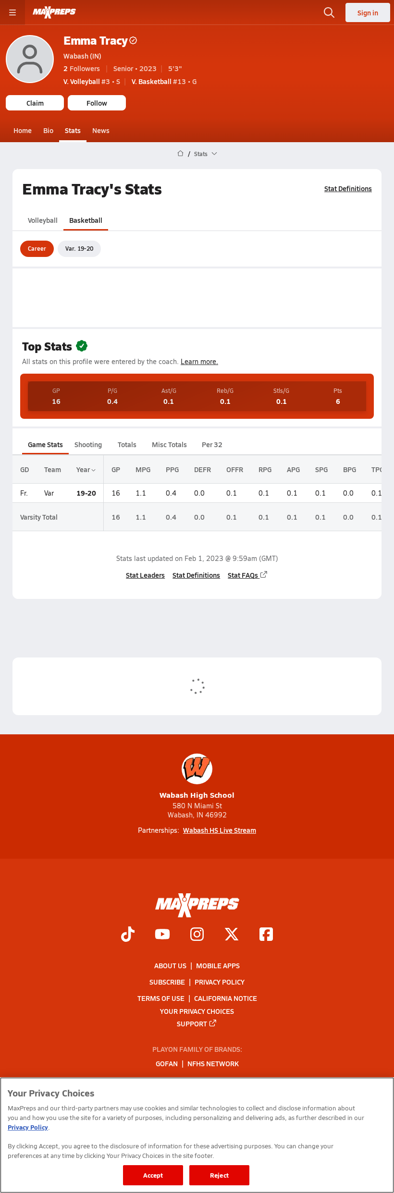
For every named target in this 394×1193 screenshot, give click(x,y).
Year (83, 469)
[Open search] (329, 12)
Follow (96, 103)
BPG (349, 469)
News (101, 130)
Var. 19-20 (79, 248)
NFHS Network (213, 1064)
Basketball (85, 220)
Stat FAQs (243, 575)
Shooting (88, 444)
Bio (48, 130)
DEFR (202, 469)
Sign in (367, 12)
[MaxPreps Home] (54, 12)
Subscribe (167, 981)
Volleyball (43, 220)
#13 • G (164, 81)
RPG (265, 469)
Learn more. (199, 361)
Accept (153, 1175)
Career (37, 248)
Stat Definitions (348, 188)
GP (115, 469)
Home (22, 130)
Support (192, 1023)
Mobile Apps (218, 965)
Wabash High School (197, 794)
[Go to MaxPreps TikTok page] (127, 935)
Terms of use (161, 998)
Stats (73, 130)
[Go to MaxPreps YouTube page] (162, 935)
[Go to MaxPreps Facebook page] (266, 935)
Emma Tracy (95, 40)
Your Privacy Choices (197, 1011)
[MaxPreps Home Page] (180, 153)
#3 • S (91, 81)
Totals (127, 444)
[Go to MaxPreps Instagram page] (197, 935)
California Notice (225, 998)
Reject (219, 1175)
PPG (172, 469)
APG (293, 469)
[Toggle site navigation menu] (12, 12)
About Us (170, 965)
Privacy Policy (220, 981)
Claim (35, 103)
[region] (197, 1135)
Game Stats (45, 444)
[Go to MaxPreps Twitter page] (231, 935)
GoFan (167, 1064)
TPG (377, 469)
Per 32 (212, 444)
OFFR (234, 469)
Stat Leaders (145, 575)
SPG (321, 469)
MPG (142, 469)
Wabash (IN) (82, 55)
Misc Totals (169, 444)
